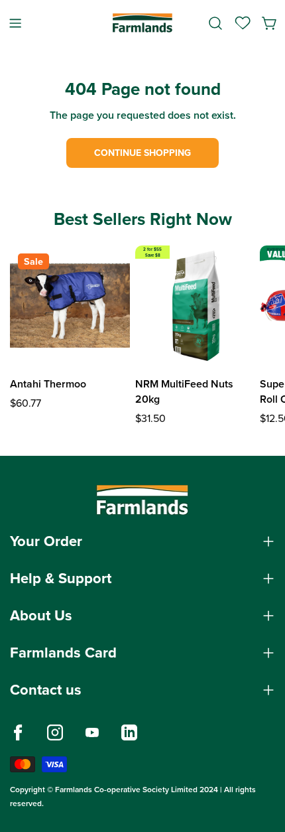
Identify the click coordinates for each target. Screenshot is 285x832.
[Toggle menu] (15, 23)
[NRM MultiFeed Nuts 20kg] (195, 305)
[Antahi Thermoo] (70, 305)
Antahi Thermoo (48, 383)
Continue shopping (142, 153)
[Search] (215, 23)
